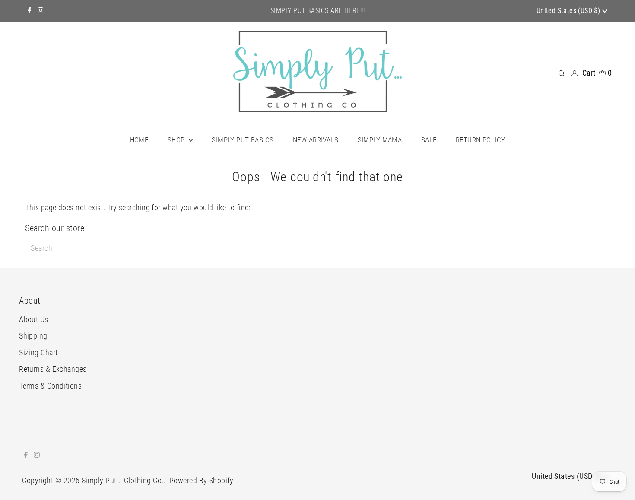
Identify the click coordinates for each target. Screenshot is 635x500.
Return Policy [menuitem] (480, 140)
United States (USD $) (569, 10)
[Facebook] (29, 10)
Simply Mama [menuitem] (380, 140)
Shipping (33, 335)
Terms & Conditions (50, 385)
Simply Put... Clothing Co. (123, 480)
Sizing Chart (38, 352)
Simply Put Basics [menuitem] (242, 140)
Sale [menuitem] (429, 140)
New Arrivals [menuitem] (315, 140)
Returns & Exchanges (53, 368)
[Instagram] (40, 10)
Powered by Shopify (201, 480)
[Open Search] (561, 72)
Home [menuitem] (139, 140)
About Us (33, 319)
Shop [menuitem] (177, 140)
